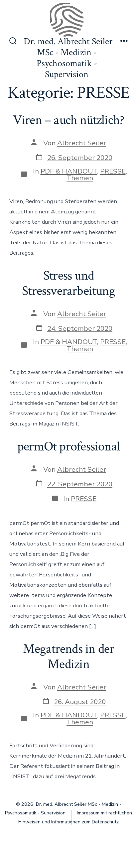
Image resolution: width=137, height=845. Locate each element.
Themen (80, 177)
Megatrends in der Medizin (68, 656)
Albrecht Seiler (81, 143)
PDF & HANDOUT (69, 171)
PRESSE (113, 171)
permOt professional (68, 446)
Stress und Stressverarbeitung (68, 283)
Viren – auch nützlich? (68, 120)
